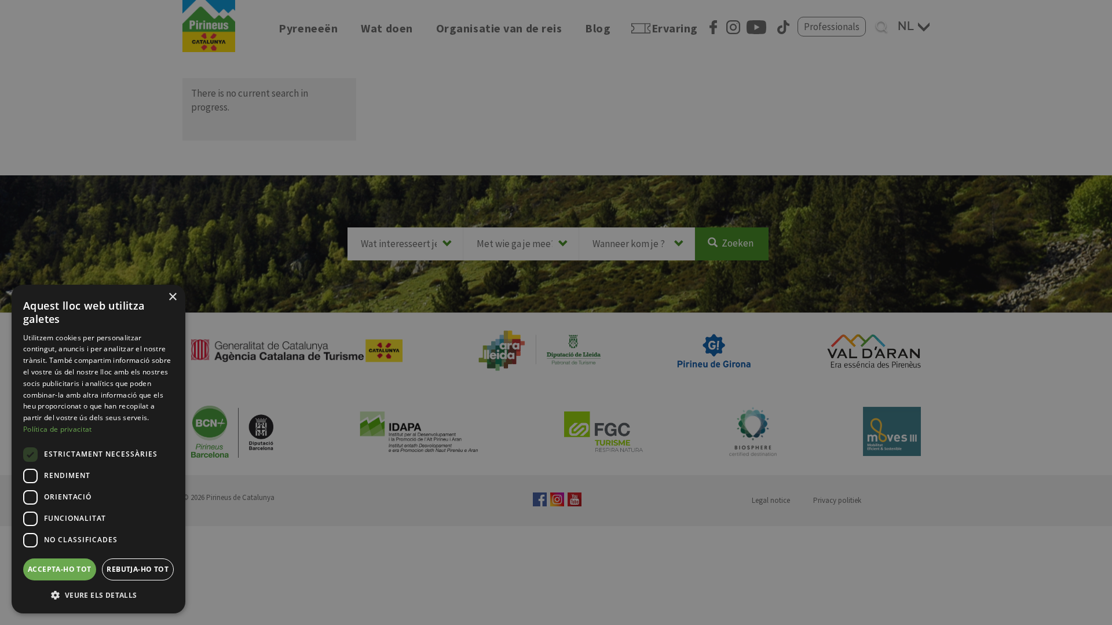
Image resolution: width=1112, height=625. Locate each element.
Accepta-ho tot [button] (60, 569)
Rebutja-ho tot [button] (138, 569)
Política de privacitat (57, 429)
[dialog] (98, 449)
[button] (98, 595)
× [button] (172, 297)
